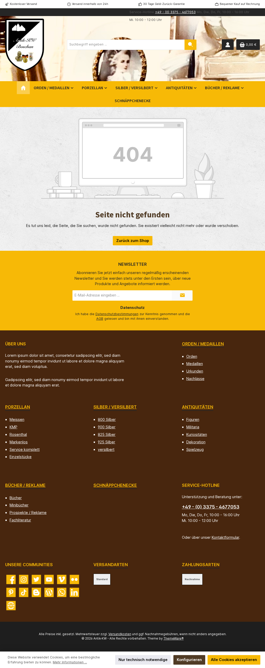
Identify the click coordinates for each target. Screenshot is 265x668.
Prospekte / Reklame (28, 512)
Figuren (192, 419)
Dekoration (195, 442)
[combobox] (126, 45)
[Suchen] (190, 45)
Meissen (17, 419)
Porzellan (17, 406)
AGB (99, 319)
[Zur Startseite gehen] (24, 45)
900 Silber (106, 427)
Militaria (192, 427)
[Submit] (182, 295)
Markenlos (19, 442)
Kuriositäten (196, 434)
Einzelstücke (21, 456)
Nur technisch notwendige (143, 659)
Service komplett (25, 449)
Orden (191, 356)
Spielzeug (195, 449)
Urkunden (194, 371)
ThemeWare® (174, 638)
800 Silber (107, 419)
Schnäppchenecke (115, 485)
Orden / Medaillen (203, 343)
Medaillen (194, 363)
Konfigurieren (189, 659)
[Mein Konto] (228, 44)
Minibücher (19, 505)
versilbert (106, 449)
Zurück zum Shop (132, 240)
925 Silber (106, 442)
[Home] (23, 87)
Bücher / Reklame (25, 485)
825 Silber (106, 434)
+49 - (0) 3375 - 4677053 (175, 12)
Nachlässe (195, 378)
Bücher (16, 498)
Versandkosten (119, 634)
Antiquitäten (197, 406)
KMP (13, 427)
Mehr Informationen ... (70, 662)
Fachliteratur (20, 520)
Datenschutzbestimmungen (116, 314)
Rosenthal (18, 434)
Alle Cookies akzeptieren (234, 659)
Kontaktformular (225, 537)
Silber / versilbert (115, 406)
